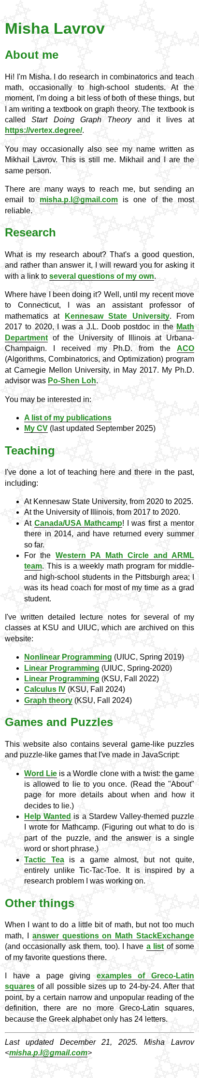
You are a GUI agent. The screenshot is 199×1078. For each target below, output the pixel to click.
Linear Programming (62, 668)
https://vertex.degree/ (43, 130)
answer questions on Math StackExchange (113, 936)
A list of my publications (68, 418)
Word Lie (40, 773)
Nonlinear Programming (68, 657)
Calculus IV (45, 689)
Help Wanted (47, 816)
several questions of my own (101, 276)
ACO (185, 348)
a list (155, 946)
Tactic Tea (44, 860)
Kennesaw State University (117, 316)
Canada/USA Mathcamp (78, 523)
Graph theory (48, 700)
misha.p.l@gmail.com (79, 199)
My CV (36, 428)
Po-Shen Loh (72, 381)
